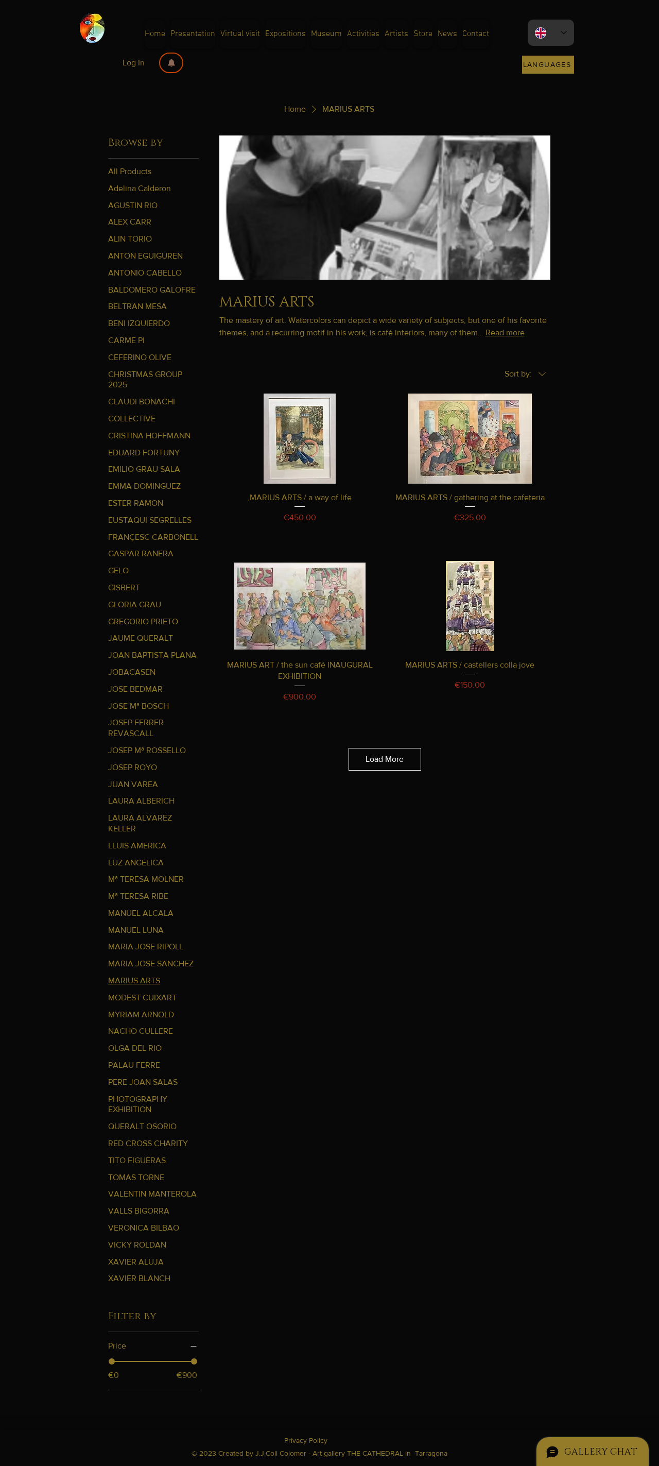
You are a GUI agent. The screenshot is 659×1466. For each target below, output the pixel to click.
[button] (171, 63)
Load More (385, 759)
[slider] (112, 1361)
